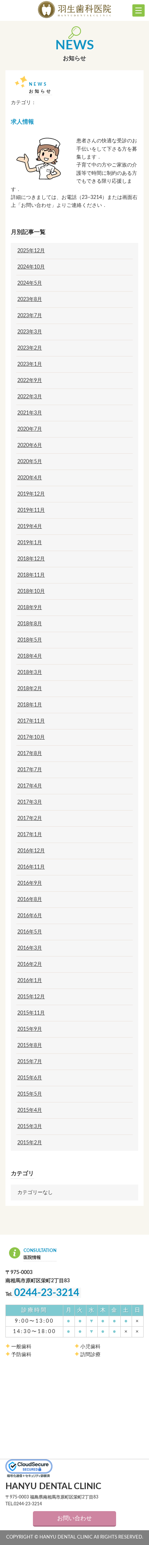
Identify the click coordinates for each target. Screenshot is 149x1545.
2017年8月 (29, 753)
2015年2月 (29, 1142)
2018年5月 (29, 640)
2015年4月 (29, 1110)
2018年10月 (31, 591)
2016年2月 (29, 964)
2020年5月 (29, 461)
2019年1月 (29, 542)
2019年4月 (29, 526)
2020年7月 (29, 429)
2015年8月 (29, 1045)
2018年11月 (31, 575)
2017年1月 (29, 834)
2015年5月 (29, 1094)
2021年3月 (29, 413)
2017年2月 (29, 818)
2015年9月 (29, 1029)
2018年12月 (31, 558)
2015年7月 (29, 1061)
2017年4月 (29, 786)
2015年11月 (31, 1013)
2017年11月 (31, 721)
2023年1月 (29, 364)
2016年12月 (31, 850)
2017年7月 (29, 769)
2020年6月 (29, 445)
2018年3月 (29, 672)
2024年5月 (29, 283)
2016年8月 (29, 899)
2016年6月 (29, 915)
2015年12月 (31, 996)
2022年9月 (29, 380)
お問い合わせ (74, 1518)
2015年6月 (29, 1077)
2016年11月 (31, 867)
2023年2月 (29, 348)
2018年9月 (29, 607)
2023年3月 (29, 331)
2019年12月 (31, 494)
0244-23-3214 (46, 1293)
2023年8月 (29, 299)
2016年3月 (29, 948)
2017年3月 (29, 802)
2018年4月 (29, 656)
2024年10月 (31, 267)
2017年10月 (31, 737)
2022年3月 (29, 396)
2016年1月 (29, 980)
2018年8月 (29, 623)
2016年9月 (29, 883)
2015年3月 (29, 1126)
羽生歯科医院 (74, 9)
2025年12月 (31, 250)
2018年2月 (29, 688)
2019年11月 (31, 510)
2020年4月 (29, 477)
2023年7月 (29, 315)
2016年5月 (29, 931)
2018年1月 (29, 704)
